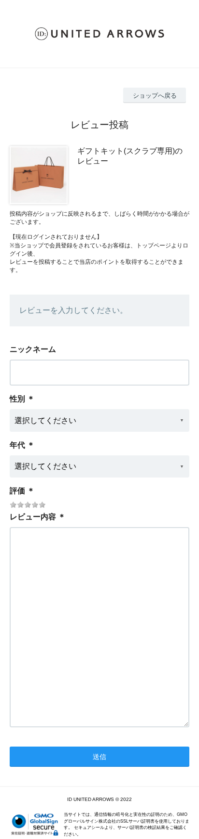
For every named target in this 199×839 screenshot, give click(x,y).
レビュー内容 (33, 517)
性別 (17, 399)
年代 (17, 445)
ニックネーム (33, 349)
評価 (17, 491)
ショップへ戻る (155, 95)
